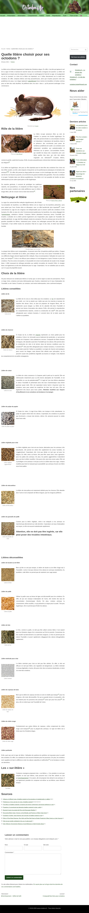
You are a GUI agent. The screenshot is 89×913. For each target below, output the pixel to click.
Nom (6, 845)
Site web (46, 845)
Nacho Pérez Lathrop (56, 200)
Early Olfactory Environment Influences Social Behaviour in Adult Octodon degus (23, 823)
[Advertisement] (44, 30)
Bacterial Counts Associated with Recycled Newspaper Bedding (19, 810)
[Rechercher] (86, 49)
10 (49, 759)
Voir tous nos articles (78, 57)
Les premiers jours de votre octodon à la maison (81, 128)
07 (58, 694)
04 (8, 172)
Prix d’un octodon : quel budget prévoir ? (82, 139)
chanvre (37, 335)
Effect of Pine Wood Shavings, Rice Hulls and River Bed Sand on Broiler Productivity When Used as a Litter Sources (32, 818)
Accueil (2, 15)
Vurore (36, 126)
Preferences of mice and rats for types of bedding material (17, 802)
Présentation (11, 15)
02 (9, 162)
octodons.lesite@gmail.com (78, 84)
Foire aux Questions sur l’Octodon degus (81, 151)
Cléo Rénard (19, 154)
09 (29, 728)
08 (61, 699)
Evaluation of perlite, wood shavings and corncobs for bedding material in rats (22, 815)
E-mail (26, 845)
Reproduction (56, 15)
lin (52, 299)
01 (51, 157)
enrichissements (23, 778)
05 (59, 207)
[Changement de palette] (88, 15)
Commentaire (9, 852)
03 (7, 172)
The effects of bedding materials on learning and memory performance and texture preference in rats (28, 804)
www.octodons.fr (42, 908)
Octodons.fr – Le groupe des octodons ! (80, 72)
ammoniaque (6, 214)
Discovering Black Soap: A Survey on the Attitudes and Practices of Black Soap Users (25, 813)
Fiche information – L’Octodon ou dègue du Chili (81, 162)
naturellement (32, 81)
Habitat (41, 15)
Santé (48, 15)
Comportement (32, 15)
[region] (22, 900)
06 (12, 258)
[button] (67, 15)
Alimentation (21, 15)
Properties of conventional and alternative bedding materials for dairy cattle (22, 807)
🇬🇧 (81, 15)
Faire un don (74, 15)
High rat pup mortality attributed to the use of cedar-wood (17, 821)
